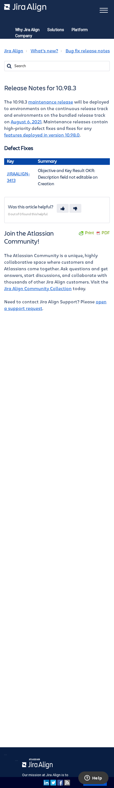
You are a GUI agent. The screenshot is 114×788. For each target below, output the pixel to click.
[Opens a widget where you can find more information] (93, 778)
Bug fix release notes (88, 51)
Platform (80, 29)
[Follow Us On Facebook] (60, 782)
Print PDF (97, 233)
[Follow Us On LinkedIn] (46, 782)
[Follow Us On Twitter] (53, 782)
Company (23, 35)
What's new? (44, 51)
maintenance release (50, 102)
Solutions (55, 29)
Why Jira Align (27, 29)
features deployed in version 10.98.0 (42, 135)
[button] (103, 9)
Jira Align (13, 51)
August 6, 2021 (26, 122)
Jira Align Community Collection (38, 288)
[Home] (25, 7)
